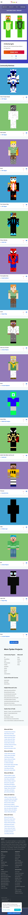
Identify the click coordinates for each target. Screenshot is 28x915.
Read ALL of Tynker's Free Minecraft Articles (13, 704)
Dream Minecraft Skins (9, 742)
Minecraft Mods (4, 884)
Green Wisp (3, 419)
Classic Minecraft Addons (10, 811)
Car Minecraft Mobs (8, 762)
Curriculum (17, 855)
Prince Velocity (3, 240)
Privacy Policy (5, 900)
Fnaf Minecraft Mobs (9, 757)
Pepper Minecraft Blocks (9, 788)
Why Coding (18, 860)
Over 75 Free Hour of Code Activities (11, 718)
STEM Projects (18, 891)
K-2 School (17, 883)
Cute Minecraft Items (9, 833)
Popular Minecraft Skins (9, 737)
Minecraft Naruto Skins (9, 741)
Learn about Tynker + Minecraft (14, 10)
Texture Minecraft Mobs (9, 755)
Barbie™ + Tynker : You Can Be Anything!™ (12, 711)
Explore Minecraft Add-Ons (9, 695)
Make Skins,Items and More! (10, 690)
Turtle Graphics (7, 673)
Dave (1, 383)
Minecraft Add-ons (5, 881)
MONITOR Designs (6, 421)
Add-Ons (19, 661)
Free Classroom (18, 875)
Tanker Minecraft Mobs (9, 766)
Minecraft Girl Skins (8, 746)
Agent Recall (6, 680)
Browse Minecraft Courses (9, 692)
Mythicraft (6, 682)
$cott (1, 168)
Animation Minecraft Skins (10, 744)
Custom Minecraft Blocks (10, 777)
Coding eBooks (4, 865)
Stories (5, 670)
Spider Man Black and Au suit (7, 455)
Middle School (18, 878)
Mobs (18, 664)
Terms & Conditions (5, 899)
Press (2, 858)
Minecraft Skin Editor (6, 876)
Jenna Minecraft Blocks (9, 792)
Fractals (5, 664)
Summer (17, 867)
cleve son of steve (4, 347)
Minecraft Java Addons (9, 804)
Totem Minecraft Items (9, 826)
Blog (2, 854)
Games (5, 668)
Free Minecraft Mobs (9, 768)
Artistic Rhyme (5, 349)
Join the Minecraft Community (10, 694)
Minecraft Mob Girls (8, 761)
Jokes (5, 661)
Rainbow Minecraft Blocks (10, 786)
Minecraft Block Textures (9, 781)
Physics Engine (7, 662)
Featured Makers (19, 862)
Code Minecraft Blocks (9, 790)
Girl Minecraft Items (8, 831)
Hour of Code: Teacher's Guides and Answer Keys (14, 720)
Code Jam (3, 886)
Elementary (17, 876)
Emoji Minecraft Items (9, 824)
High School (18, 880)
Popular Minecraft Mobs (9, 759)
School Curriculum (19, 873)
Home (5, 7)
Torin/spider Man (4, 276)
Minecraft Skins (4, 875)
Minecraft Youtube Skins (9, 735)
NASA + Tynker (7, 715)
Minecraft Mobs (4, 878)
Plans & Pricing (18, 863)
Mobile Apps (4, 862)
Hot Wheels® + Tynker (8, 716)
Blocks (18, 659)
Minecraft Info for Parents (9, 703)
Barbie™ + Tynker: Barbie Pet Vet (10, 713)
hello (1, 526)
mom (1, 311)
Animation (6, 666)
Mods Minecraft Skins (9, 733)
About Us (3, 855)
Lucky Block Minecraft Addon (10, 799)
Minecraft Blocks (5, 880)
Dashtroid (4, 457)
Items (18, 662)
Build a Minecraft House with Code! (11, 697)
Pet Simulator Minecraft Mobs (11, 764)
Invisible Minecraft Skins (9, 731)
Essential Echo (5, 493)
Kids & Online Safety (6, 901)
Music (5, 671)
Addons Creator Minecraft (10, 797)
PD (15, 888)
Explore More (14, 642)
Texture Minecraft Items (9, 828)
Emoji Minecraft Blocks (9, 784)
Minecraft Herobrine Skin (10, 748)
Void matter (3, 132)
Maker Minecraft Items (9, 821)
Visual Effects (6, 659)
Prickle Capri (5, 529)
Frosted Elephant (6, 385)
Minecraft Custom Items (9, 819)
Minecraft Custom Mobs (9, 770)
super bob (2, 598)
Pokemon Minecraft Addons (10, 810)
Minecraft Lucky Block (9, 782)
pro (1, 562)
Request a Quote (19, 893)
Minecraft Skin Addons (9, 802)
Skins (17, 7)
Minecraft (11, 7)
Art (4, 657)
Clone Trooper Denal (5, 96)
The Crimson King (4, 204)
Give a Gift (17, 857)
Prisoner (2, 491)
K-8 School (17, 884)
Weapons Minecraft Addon (10, 800)
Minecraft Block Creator (9, 775)
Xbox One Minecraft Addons (10, 808)
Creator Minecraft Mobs (9, 753)
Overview (17, 854)
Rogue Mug (4, 314)
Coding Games (4, 871)
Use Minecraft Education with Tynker (11, 701)
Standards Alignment (20, 886)
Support (3, 857)
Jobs (2, 860)
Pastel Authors (5, 278)
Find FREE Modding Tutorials (10, 699)
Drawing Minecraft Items (10, 830)
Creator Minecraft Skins (9, 739)
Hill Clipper (4, 99)
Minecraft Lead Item (8, 817)
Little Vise (4, 242)
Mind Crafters (7, 683)
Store (2, 867)
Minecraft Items (4, 883)
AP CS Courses (18, 881)
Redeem (17, 858)
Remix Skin (14, 52)
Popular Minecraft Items (9, 822)
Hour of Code (4, 888)
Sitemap (3, 863)
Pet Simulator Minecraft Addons (11, 806)
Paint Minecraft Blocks (9, 779)
